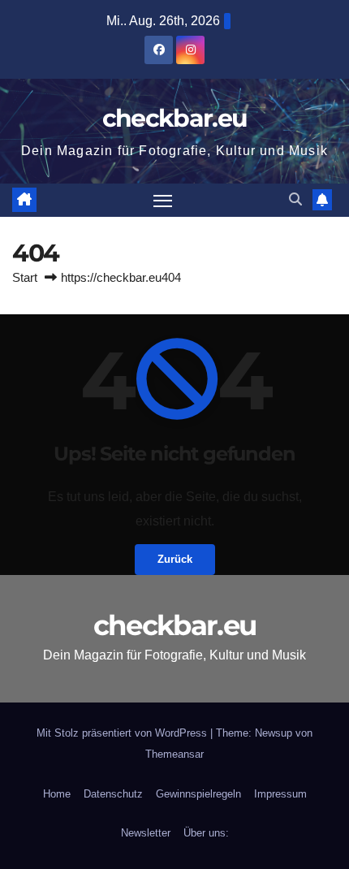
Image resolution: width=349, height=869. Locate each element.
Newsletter (145, 833)
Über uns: (206, 833)
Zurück (174, 559)
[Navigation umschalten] (163, 200)
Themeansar (174, 754)
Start (24, 277)
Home (57, 794)
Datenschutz (113, 794)
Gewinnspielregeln (198, 794)
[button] (295, 199)
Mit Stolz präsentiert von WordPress (123, 733)
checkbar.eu (174, 118)
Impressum (280, 794)
